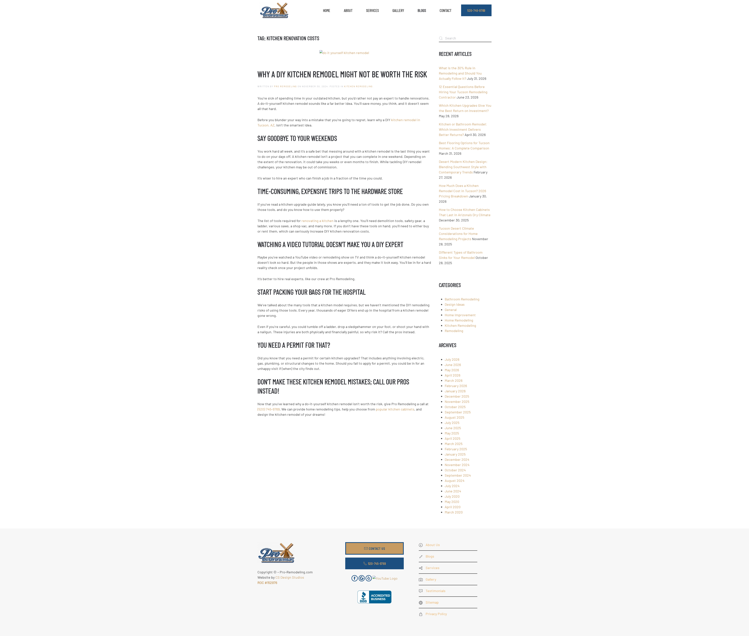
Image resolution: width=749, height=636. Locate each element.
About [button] (348, 10)
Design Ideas (455, 304)
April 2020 (453, 507)
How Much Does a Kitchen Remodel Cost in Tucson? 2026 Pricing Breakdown (462, 190)
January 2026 (455, 391)
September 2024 (458, 475)
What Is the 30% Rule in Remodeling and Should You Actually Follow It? (460, 73)
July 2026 (452, 359)
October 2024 (455, 470)
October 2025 (455, 407)
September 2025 (458, 412)
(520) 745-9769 (268, 409)
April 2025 (452, 438)
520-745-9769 (476, 10)
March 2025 (453, 443)
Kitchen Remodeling (358, 86)
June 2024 (453, 491)
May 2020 (452, 501)
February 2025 (456, 449)
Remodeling (454, 331)
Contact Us (377, 548)
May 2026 (452, 370)
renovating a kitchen (318, 221)
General (451, 309)
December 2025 (457, 396)
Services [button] (372, 10)
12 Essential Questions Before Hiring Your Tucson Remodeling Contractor (463, 91)
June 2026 (453, 364)
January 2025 (455, 454)
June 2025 (453, 428)
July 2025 (452, 422)
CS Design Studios (289, 577)
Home (326, 10)
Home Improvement (460, 315)
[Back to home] (274, 10)
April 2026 (452, 375)
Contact (445, 10)
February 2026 (456, 386)
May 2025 (452, 433)
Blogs (422, 10)
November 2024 (457, 465)
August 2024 (454, 480)
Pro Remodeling (285, 86)
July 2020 (452, 496)
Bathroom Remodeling (462, 299)
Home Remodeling (459, 320)
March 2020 (454, 512)
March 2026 (453, 380)
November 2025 (457, 401)
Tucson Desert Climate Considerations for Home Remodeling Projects (458, 233)
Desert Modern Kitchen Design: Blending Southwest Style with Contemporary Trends (463, 166)
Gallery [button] (398, 10)
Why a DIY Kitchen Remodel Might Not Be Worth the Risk (342, 74)
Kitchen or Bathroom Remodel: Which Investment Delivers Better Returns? (463, 129)
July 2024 (452, 486)
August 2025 (454, 417)
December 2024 (457, 459)
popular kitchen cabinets (395, 409)
